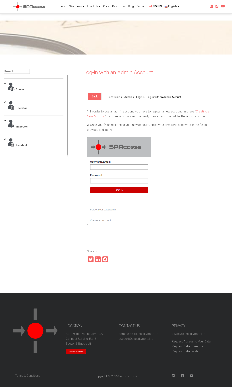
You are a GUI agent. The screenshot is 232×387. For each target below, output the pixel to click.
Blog (131, 6)
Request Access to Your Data (191, 341)
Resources (119, 6)
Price (106, 6)
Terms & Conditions (27, 375)
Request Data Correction (188, 346)
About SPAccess (71, 6)
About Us (92, 6)
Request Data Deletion (186, 351)
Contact (141, 6)
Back (95, 96)
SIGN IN (157, 6)
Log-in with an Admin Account (118, 72)
